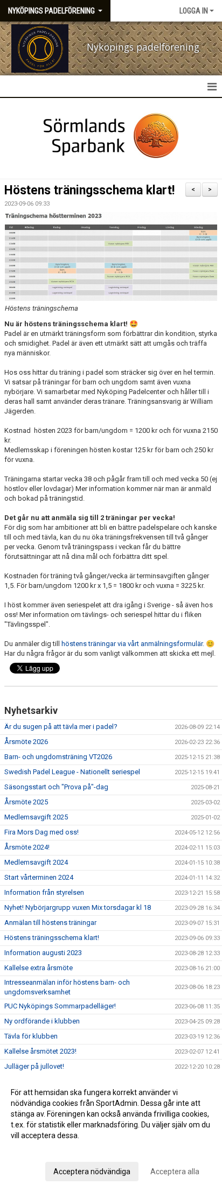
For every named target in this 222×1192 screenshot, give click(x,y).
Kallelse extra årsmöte (38, 968)
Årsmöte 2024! (27, 847)
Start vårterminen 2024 (38, 877)
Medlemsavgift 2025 (36, 817)
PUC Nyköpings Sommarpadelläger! (60, 1006)
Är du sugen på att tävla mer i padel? (60, 727)
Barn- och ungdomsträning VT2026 (58, 757)
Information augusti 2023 (43, 953)
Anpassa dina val (39, 1149)
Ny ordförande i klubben (42, 1021)
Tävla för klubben (31, 1036)
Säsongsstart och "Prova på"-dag (56, 787)
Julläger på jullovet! (34, 1066)
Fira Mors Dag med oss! (41, 832)
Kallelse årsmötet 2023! (40, 1051)
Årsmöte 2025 (26, 802)
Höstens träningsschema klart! (89, 190)
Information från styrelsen (44, 892)
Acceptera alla (174, 1171)
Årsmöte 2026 (26, 742)
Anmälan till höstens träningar (50, 922)
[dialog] (111, 1131)
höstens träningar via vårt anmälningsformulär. (132, 644)
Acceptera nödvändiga (91, 1171)
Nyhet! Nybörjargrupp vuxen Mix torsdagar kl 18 (77, 907)
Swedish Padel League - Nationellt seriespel (72, 772)
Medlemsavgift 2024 (36, 862)
